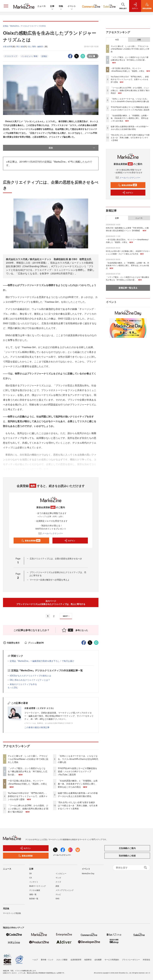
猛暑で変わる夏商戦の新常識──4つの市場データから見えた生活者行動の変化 (78, 794)
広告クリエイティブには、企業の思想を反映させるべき (56, 558)
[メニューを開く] (6, 6)
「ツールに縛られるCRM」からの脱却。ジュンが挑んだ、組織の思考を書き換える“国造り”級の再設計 (28, 808)
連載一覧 (32, 894)
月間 (139, 39)
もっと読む (13, 687)
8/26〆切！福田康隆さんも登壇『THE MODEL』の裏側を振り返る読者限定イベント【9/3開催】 (127, 229)
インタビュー (61, 873)
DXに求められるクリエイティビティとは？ (30, 679)
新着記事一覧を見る (128, 287)
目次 (51, 147)
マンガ (58, 877)
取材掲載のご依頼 (127, 855)
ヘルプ (35, 959)
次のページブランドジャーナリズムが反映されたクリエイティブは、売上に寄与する (50, 602)
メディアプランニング (65, 890)
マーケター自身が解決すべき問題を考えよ (49, 579)
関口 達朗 (20, 46)
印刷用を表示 (13, 642)
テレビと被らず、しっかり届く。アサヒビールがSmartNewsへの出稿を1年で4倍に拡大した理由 (28, 759)
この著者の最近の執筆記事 (36, 727)
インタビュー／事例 (29, 56)
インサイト (33, 881)
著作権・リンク (47, 959)
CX (30, 877)
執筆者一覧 (33, 898)
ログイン (71, 540)
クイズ (58, 881)
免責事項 (87, 959)
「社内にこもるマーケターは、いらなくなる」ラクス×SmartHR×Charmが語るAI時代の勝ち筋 (78, 759)
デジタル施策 (34, 890)
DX (30, 873)
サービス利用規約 (112, 959)
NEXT (65, 616)
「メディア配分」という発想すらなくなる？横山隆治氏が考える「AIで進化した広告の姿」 (27, 771)
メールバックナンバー (52, 533)
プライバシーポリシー (131, 959)
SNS (57, 898)
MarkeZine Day (88, 873)
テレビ (58, 894)
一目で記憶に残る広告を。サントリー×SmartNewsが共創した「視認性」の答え (27, 782)
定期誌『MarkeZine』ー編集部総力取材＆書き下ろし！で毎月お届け (42, 660)
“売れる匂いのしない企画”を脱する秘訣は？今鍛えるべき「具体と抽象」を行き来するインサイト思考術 (78, 805)
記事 (52, 5)
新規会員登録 (32, 540)
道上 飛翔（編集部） (36, 46)
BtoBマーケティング (37, 886)
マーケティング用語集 (12, 913)
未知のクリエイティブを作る (23, 684)
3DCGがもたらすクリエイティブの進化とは (30, 675)
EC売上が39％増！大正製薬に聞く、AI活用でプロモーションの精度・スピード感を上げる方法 (128, 252)
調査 (57, 886)
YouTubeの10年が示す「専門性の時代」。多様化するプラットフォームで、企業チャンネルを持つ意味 (28, 796)
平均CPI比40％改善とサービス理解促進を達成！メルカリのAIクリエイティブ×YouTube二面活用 (77, 771)
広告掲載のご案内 (127, 848)
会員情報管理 (76, 959)
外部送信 (146, 959)
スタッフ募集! (62, 959)
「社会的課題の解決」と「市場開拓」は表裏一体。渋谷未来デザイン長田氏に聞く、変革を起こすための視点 (78, 783)
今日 (117, 39)
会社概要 (98, 959)
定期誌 (44, 56)
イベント (72, 5)
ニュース (41, 5)
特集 (61, 5)
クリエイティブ (10, 56)
